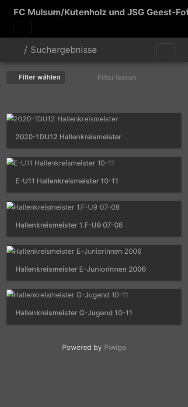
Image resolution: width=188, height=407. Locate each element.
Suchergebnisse (64, 50)
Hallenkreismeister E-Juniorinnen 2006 (80, 269)
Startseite (17, 49)
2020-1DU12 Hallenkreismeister (68, 137)
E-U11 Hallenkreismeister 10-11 (66, 181)
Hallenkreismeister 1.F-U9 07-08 (69, 225)
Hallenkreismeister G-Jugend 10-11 (73, 313)
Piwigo (115, 347)
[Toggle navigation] (23, 27)
